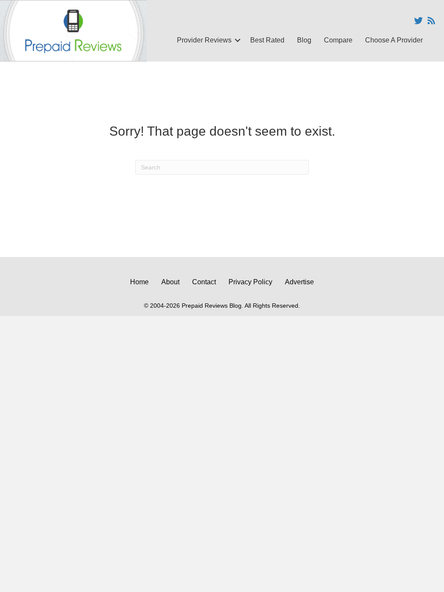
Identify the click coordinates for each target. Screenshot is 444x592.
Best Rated (267, 40)
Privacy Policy (250, 282)
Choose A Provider (394, 40)
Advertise (299, 282)
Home (139, 282)
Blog (304, 40)
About (170, 282)
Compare (338, 40)
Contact (204, 282)
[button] (238, 40)
